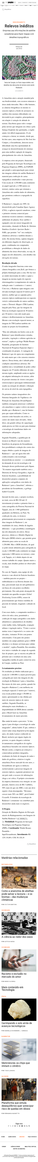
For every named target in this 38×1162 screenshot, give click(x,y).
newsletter (25, 2)
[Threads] (20, 1126)
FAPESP (4, 1146)
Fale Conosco (32, 1136)
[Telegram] (23, 1126)
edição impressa (32, 2)
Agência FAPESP (15, 1146)
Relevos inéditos (19, 26)
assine (19, 2)
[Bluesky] (17, 1126)
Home (3, 1136)
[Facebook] (9, 1126)
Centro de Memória (19, 1149)
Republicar (8, 9)
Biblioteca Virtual (30, 1146)
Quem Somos (12, 1136)
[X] (11, 1126)
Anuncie (21, 1136)
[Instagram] (14, 1126)
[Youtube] (26, 1126)
